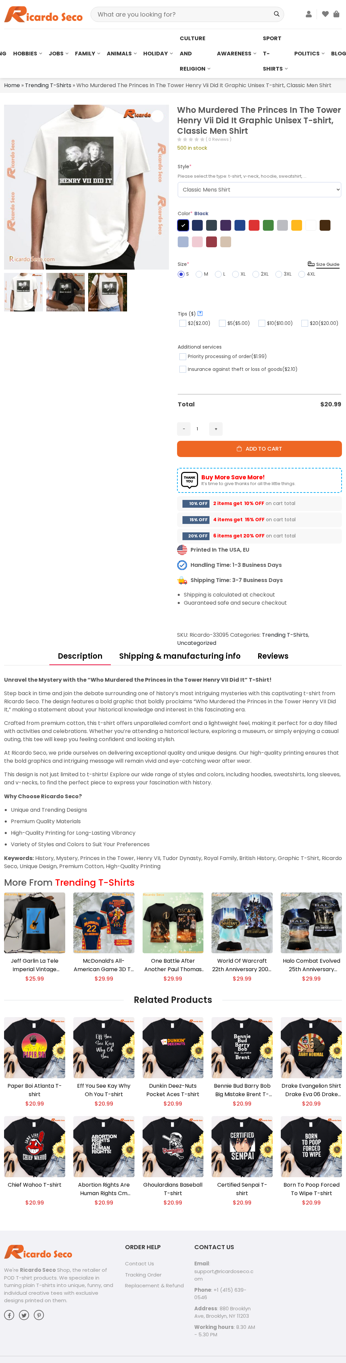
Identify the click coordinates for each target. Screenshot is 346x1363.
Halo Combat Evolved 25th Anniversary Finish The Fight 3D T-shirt (311, 965)
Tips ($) (189, 313)
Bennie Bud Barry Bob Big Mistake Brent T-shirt (242, 1090)
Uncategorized (196, 643)
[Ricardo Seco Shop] (43, 14)
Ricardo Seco (38, 1269)
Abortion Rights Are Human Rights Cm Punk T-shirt (104, 1189)
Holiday (155, 53)
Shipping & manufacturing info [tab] (180, 656)
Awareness (234, 53)
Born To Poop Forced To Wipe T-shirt (311, 1189)
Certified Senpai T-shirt (242, 1189)
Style (185, 166)
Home (12, 85)
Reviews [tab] (273, 656)
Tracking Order (143, 1274)
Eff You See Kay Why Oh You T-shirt (103, 1090)
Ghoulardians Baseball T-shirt (172, 1189)
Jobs (56, 53)
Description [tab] (80, 656)
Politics (307, 53)
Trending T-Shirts (48, 85)
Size (183, 264)
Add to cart (262, 449)
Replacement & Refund (154, 1285)
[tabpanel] (173, 773)
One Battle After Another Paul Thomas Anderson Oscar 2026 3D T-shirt (173, 965)
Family (85, 53)
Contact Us (139, 1263)
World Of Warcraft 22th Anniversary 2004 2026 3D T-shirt (242, 965)
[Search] (276, 14)
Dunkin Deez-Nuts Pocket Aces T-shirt (172, 1090)
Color (193, 213)
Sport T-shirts (273, 53)
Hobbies (25, 53)
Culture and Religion (192, 53)
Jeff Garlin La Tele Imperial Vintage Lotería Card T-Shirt (34, 965)
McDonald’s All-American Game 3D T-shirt (104, 965)
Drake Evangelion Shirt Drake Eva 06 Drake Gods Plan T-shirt (311, 1090)
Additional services (200, 347)
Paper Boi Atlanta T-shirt (34, 1090)
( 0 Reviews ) (218, 139)
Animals (119, 53)
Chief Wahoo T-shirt (34, 1185)
